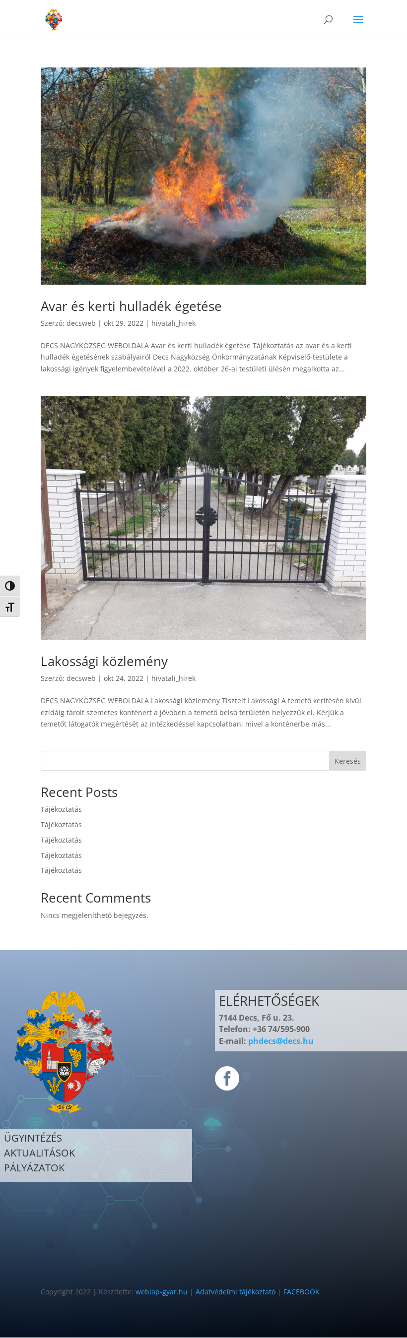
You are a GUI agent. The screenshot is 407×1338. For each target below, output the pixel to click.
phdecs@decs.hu (281, 1040)
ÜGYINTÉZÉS (33, 1138)
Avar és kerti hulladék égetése (131, 306)
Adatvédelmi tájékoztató (235, 1291)
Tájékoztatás (61, 809)
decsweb (81, 323)
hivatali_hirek (173, 323)
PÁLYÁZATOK (34, 1167)
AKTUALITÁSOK (39, 1152)
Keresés (348, 761)
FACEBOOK (301, 1291)
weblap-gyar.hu (162, 1291)
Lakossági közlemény (104, 661)
